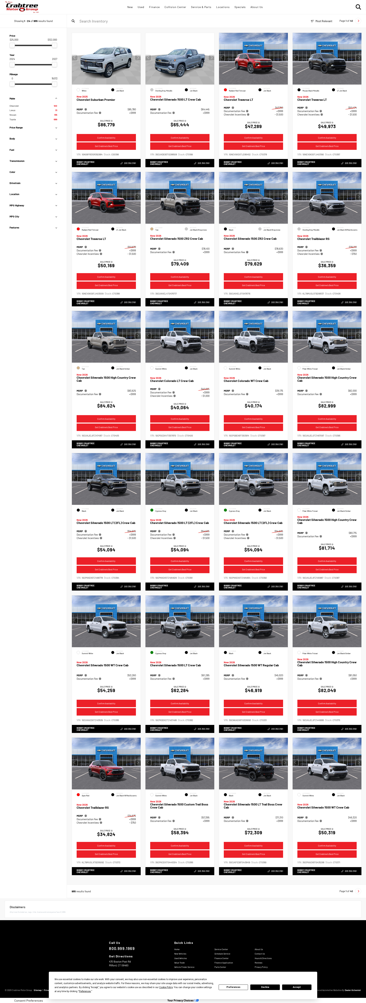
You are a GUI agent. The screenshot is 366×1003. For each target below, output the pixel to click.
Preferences (233, 987)
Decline (265, 987)
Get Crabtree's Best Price (106, 146)
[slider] (12, 45)
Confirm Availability (106, 137)
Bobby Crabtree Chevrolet (86, 163)
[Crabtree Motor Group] (22, 7)
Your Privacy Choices (180, 1000)
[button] (138, 57)
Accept (297, 987)
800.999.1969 (122, 948)
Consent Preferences (28, 1000)
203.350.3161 (130, 163)
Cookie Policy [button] (166, 987)
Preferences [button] (85, 991)
